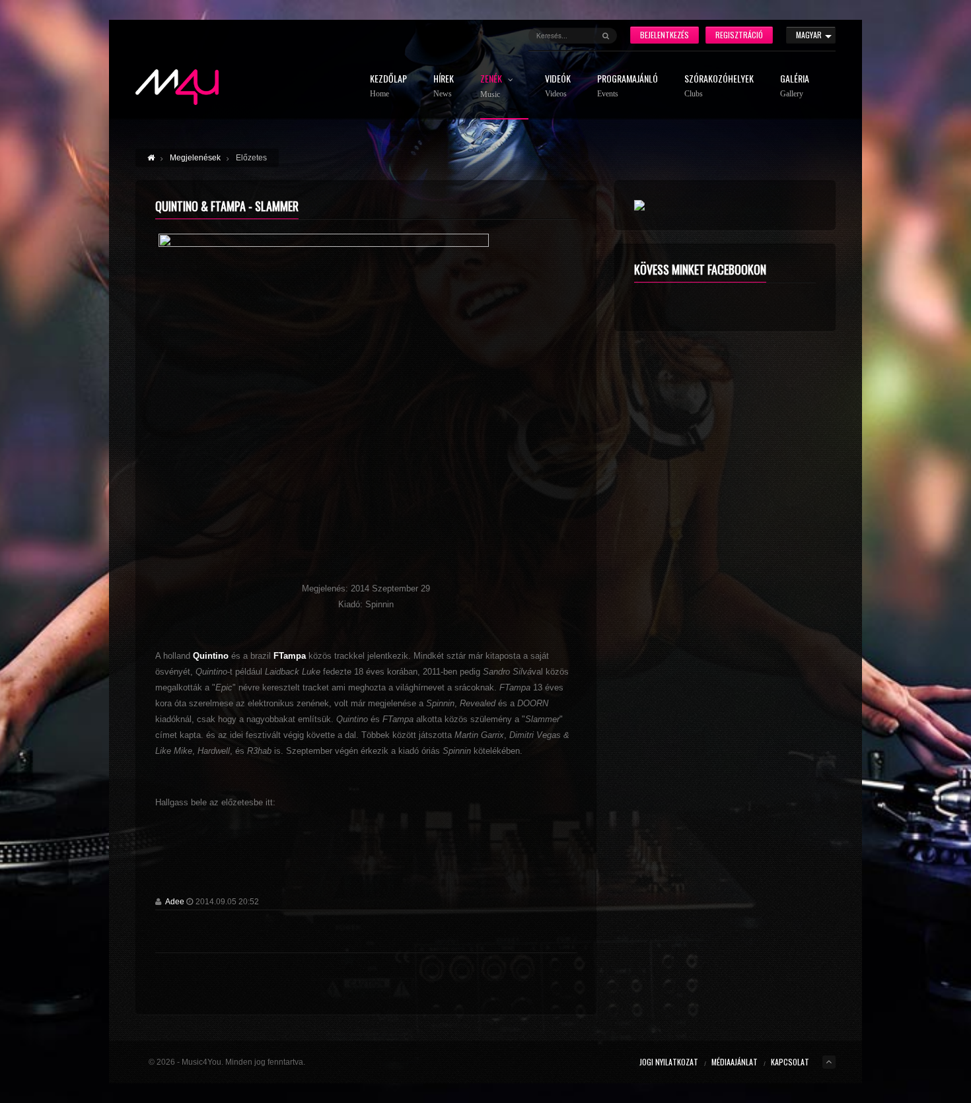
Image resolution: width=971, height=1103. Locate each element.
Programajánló (627, 86)
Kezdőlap (388, 86)
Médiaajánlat (734, 1061)
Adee (174, 901)
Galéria (794, 86)
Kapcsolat (790, 1061)
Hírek (443, 86)
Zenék (492, 86)
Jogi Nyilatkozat (668, 1061)
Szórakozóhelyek (719, 86)
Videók (558, 86)
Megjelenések (195, 157)
